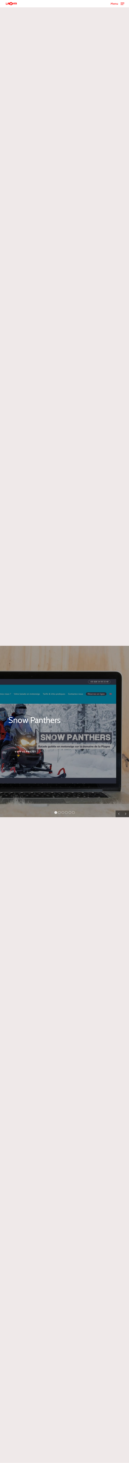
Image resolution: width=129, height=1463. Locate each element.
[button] (117, 3)
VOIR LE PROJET (25, 751)
